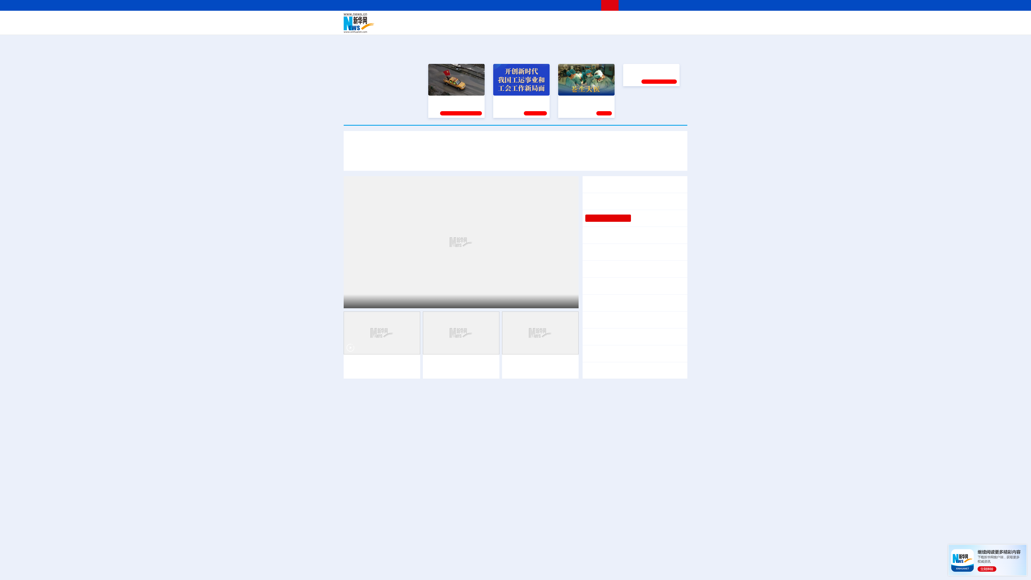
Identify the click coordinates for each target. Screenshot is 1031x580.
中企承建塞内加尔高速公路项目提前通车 (419, 389)
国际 (466, 19)
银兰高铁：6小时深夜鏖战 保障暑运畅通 (384, 568)
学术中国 (494, 27)
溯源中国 (535, 27)
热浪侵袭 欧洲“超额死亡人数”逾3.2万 (617, 446)
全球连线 (532, 19)
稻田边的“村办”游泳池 (652, 218)
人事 (457, 19)
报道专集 (667, 53)
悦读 (609, 27)
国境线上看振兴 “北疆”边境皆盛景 (379, 362)
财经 (475, 19)
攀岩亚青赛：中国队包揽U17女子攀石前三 (508, 446)
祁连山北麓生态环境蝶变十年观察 (407, 301)
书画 (600, 19)
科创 (563, 19)
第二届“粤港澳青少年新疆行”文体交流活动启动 (397, 446)
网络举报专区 (677, 5)
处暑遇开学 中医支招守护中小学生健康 (504, 460)
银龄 (523, 27)
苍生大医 (568, 99)
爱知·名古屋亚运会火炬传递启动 (612, 418)
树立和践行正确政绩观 (608, 218)
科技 (554, 19)
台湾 (503, 19)
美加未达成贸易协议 (604, 337)
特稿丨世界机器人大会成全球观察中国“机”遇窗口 (631, 269)
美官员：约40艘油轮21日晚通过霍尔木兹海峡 (616, 389)
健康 (609, 19)
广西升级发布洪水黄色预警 (611, 306)
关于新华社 (467, 5)
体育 (581, 19)
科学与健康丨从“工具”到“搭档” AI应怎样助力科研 (513, 418)
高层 (439, 19)
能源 (566, 27)
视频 (636, 19)
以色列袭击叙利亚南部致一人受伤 (614, 460)
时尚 (601, 27)
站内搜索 (655, 5)
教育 (545, 19)
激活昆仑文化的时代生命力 (507, 514)
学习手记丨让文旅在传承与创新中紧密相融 (515, 144)
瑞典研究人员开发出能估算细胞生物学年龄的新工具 (515, 389)
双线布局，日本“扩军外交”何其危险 (618, 370)
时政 (448, 19)
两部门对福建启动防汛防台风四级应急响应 (639, 299)
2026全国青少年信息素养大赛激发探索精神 (394, 460)
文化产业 (676, 27)
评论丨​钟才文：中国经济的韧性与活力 (621, 201)
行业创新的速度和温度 (655, 286)
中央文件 (676, 19)
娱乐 (592, 27)
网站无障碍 (587, 5)
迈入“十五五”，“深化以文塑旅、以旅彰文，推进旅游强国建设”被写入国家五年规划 (601, 160)
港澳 (494, 19)
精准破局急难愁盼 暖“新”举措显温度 (387, 432)
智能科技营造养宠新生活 (609, 286)
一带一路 (630, 27)
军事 (618, 19)
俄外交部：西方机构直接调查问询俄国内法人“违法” (630, 474)
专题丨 (591, 299)
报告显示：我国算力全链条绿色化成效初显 (508, 432)
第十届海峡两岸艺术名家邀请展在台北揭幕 (393, 474)
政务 (654, 19)
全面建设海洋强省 (641, 99)
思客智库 (515, 19)
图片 (645, 19)
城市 (548, 27)
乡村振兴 (510, 27)
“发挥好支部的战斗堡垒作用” (455, 99)
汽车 (428, 27)
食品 (437, 27)
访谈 (627, 19)
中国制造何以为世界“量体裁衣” (403, 514)
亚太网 (645, 27)
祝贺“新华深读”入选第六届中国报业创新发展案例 (399, 488)
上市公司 (659, 27)
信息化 (464, 27)
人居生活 (449, 27)
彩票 (583, 27)
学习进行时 (424, 19)
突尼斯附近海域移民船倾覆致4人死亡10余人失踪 (628, 488)
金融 (419, 27)
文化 (590, 19)
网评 (484, 19)
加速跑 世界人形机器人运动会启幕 (618, 252)
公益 (618, 27)
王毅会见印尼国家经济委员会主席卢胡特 (391, 418)
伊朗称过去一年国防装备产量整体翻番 (634, 350)
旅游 (557, 27)
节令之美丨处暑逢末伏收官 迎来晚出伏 (622, 320)
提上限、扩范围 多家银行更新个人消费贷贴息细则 (633, 235)
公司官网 (384, 23)
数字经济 (478, 27)
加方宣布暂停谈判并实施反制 (653, 337)
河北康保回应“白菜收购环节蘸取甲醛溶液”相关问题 (516, 488)
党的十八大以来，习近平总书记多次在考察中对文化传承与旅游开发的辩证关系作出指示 (435, 160)
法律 (663, 19)
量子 (572, 19)
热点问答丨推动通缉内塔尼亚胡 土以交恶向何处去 (630, 432)
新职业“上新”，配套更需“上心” (617, 514)
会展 (575, 27)
